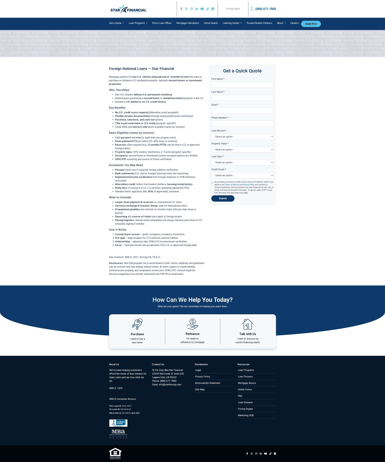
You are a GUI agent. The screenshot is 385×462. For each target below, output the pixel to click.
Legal (198, 370)
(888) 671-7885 (265, 9)
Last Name (217, 91)
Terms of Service (232, 185)
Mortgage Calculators (187, 23)
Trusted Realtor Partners (259, 23)
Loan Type (217, 156)
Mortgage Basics (247, 383)
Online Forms (245, 389)
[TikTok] (207, 9)
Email (215, 104)
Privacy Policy (248, 185)
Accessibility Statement (207, 383)
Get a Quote (115, 23)
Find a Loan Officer (162, 23)
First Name (218, 79)
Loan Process (245, 376)
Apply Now (311, 23)
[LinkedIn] (196, 9)
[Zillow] (212, 9)
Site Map (200, 389)
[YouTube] (202, 9)
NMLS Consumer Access (122, 399)
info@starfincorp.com (170, 384)
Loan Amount (219, 130)
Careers (294, 23)
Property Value (220, 143)
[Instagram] (191, 9)
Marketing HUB (246, 415)
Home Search (211, 23)
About (280, 23)
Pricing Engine (233, 9)
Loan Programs (137, 23)
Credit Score (218, 169)
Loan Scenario (245, 402)
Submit (223, 198)
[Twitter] (186, 9)
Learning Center (231, 23)
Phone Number (220, 117)
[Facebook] (181, 9)
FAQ (240, 396)
